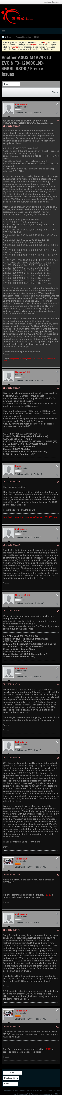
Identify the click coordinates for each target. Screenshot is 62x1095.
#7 (58, 758)
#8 (58, 875)
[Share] (57, 113)
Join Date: (19, 113)
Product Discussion (23, 37)
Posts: (37, 113)
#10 (57, 1027)
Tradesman (21, 858)
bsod (29, 359)
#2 (58, 388)
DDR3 (36, 37)
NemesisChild (22, 372)
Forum (9, 37)
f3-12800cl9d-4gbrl (39, 359)
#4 (58, 545)
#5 (58, 611)
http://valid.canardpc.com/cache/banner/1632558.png (30, 517)
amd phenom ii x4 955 (17, 359)
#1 (58, 121)
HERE (48, 894)
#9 (58, 930)
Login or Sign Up (51, 2)
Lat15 (18, 466)
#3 (58, 482)
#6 (58, 685)
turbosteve (21, 104)
